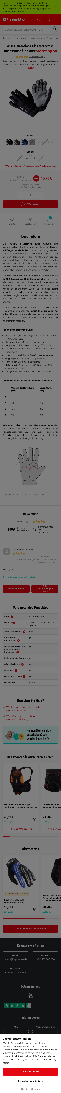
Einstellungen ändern (30, 1081)
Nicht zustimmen (30, 1089)
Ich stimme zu (30, 1071)
